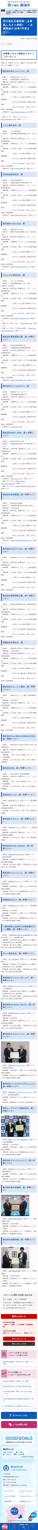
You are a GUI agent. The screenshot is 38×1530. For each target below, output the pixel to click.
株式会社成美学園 (14, 1271)
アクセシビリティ (26, 1496)
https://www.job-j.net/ (8, 119)
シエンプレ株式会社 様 (14, 275)
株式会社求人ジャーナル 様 (16, 71)
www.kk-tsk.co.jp (16, 427)
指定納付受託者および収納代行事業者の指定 (17, 1386)
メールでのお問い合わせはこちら (14, 1307)
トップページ (9, 10)
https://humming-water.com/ (25, 486)
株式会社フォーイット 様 (15, 873)
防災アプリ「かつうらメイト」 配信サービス (18, 1333)
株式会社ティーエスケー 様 (16, 386)
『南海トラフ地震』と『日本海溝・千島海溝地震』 (18, 1325)
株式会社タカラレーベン (17, 1065)
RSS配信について (26, 1501)
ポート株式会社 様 (12, 953)
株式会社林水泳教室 (15, 1219)
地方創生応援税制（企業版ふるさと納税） (16, 1381)
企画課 (29, 10)
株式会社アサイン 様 (13, 819)
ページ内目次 (8, 44)
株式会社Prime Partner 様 (16, 846)
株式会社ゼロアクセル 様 (15, 549)
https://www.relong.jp (18, 168)
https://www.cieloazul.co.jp (20, 267)
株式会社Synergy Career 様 (17, 1004)
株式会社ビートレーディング (18, 986)
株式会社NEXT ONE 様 (14, 433)
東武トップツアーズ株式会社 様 (18, 1108)
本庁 (4, 1299)
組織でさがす (18, 10)
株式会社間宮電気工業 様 (15, 337)
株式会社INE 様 (10, 768)
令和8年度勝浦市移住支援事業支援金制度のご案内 (18, 1400)
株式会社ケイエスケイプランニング (20, 1092)
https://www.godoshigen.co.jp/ (21, 540)
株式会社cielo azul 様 (14, 223)
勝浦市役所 (17, 1466)
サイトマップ (8, 1491)
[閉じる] (35, 1511)
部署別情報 (8, 1501)
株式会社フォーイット (16, 881)
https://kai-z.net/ (26, 323)
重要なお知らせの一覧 (19, 1339)
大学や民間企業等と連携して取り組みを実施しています (18, 1392)
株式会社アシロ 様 (12, 795)
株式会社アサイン (14, 827)
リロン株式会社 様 (12, 125)
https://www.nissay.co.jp (19, 215)
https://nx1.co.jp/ (16, 478)
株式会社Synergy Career (17, 1013)
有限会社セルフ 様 (12, 900)
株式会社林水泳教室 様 (14, 1187)
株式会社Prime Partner (16, 854)
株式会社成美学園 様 (13, 1239)
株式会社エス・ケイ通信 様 (16, 687)
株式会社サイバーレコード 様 (17, 1160)
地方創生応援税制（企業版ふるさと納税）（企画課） (18, 1363)
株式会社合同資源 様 (13, 494)
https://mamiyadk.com (18, 380)
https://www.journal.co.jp (19, 112)
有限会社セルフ (14, 905)
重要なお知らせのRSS (19, 1344)
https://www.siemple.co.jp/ (20, 318)
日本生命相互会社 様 (13, 174)
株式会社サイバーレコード (17, 1169)
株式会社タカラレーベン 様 (16, 1034)
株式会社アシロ (14, 800)
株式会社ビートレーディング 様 (18, 978)
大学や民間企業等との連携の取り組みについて (18, 1406)
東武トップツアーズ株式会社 (18, 1139)
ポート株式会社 (14, 959)
